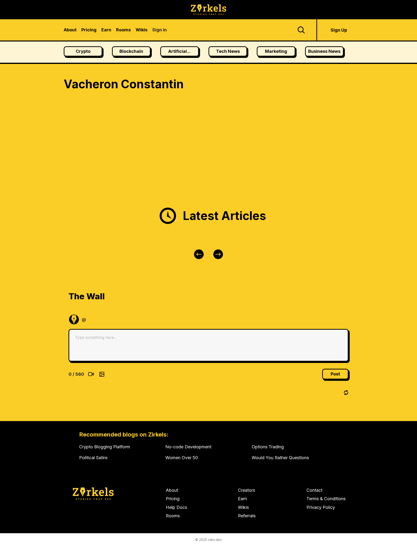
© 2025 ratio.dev (208, 540)
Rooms (173, 515)
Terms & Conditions (326, 498)
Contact (314, 490)
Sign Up (339, 30)
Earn (242, 498)
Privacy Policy (320, 507)
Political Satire (93, 457)
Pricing (173, 498)
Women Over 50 (181, 457)
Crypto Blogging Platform (104, 446)
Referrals (247, 515)
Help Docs (176, 507)
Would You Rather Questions (280, 457)
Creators (246, 490)
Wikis (243, 507)
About (172, 490)
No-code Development (188, 446)
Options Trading (268, 446)
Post (335, 373)
